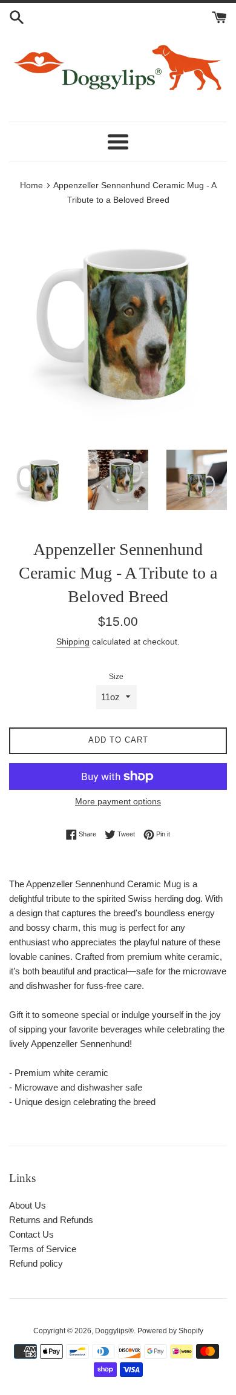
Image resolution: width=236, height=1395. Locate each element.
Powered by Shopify (170, 1331)
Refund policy (36, 1263)
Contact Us (31, 1234)
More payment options (118, 801)
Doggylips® (114, 1331)
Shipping (73, 641)
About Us (27, 1205)
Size (116, 676)
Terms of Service (42, 1249)
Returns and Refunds (51, 1220)
